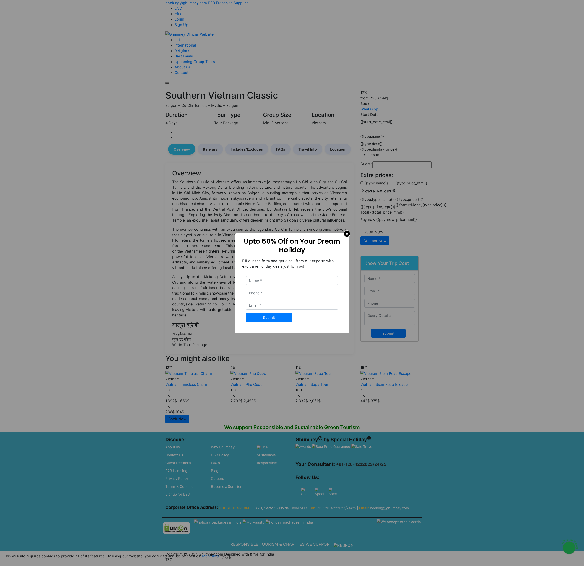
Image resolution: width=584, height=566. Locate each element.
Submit (269, 317)
